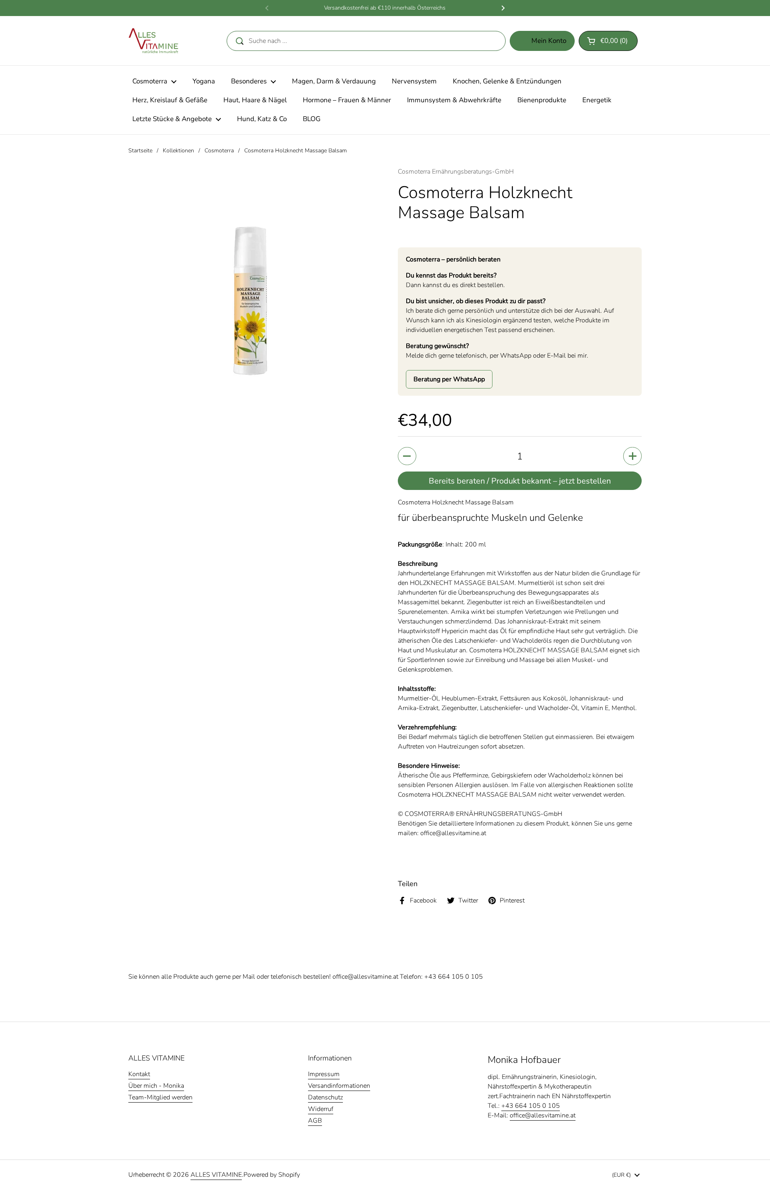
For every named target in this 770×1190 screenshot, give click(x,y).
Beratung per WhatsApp (449, 379)
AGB (315, 1120)
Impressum (324, 1074)
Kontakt (139, 1074)
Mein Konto (548, 40)
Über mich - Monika (156, 1085)
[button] (608, 41)
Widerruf (320, 1109)
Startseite (140, 150)
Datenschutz (325, 1097)
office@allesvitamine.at (365, 976)
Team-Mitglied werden (160, 1097)
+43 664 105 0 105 (453, 976)
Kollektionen (178, 150)
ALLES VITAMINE (216, 1174)
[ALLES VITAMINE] (153, 40)
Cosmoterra (219, 150)
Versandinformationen (339, 1085)
